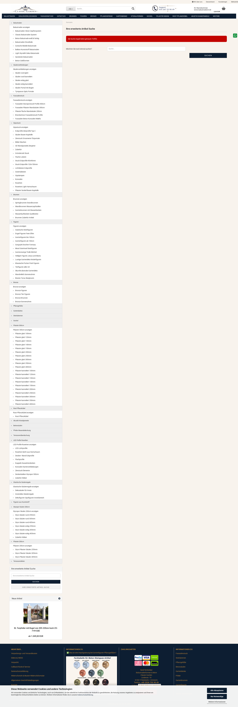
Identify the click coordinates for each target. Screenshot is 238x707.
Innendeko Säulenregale (24, 494)
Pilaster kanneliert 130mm (25, 378)
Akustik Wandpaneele (200, 16)
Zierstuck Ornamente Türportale (27, 138)
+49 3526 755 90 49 (150, 682)
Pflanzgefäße (106, 16)
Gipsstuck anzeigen (20, 127)
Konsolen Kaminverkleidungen (26, 467)
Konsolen (18, 179)
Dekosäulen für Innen (23, 490)
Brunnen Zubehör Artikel (24, 218)
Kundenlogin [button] (222, 2)
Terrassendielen (19, 561)
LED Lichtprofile (21, 448)
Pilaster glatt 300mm (23, 359)
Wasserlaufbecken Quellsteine (26, 214)
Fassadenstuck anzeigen (22, 100)
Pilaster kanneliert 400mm (25, 404)
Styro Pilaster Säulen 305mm (26, 553)
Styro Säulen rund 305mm (25, 519)
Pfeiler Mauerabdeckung (22, 430)
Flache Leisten (20, 157)
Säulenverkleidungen (28, 16)
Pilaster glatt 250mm (23, 356)
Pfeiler (178, 676)
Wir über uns (197, 2)
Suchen (208, 55)
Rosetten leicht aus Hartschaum (27, 452)
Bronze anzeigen (19, 287)
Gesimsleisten (20, 172)
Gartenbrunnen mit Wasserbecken (28, 210)
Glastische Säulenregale (21, 482)
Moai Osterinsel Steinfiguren (26, 248)
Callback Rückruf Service (20, 667)
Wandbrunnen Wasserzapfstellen (28, 206)
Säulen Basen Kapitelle (24, 135)
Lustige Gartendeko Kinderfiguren (28, 259)
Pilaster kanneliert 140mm (25, 382)
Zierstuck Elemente (22, 470)
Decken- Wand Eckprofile (24, 456)
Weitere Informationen (216, 702)
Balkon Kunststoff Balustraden (27, 49)
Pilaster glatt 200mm (23, 352)
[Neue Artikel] (59, 598)
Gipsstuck (61, 16)
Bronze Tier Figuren (22, 294)
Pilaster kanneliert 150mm (25, 385)
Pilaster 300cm (162, 16)
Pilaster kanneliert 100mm (25, 371)
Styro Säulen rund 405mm (25, 522)
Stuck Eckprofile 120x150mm (26, 164)
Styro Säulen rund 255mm (25, 515)
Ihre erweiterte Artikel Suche (35, 587)
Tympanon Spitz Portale (24, 91)
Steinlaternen (137, 16)
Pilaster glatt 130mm (23, 341)
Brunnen (72, 16)
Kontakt (14, 685)
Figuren (83, 16)
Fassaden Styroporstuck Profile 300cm (30, 104)
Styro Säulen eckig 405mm (25, 533)
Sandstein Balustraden (24, 57)
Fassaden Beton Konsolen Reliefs (28, 119)
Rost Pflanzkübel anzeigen (23, 413)
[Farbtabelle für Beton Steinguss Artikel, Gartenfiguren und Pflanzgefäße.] (91, 675)
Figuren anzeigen (19, 226)
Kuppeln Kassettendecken (25, 463)
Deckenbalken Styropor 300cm (27, 474)
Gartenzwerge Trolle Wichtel (26, 252)
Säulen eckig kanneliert (24, 84)
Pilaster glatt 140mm (23, 345)
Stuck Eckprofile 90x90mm (25, 161)
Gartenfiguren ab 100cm (24, 241)
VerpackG (15, 662)
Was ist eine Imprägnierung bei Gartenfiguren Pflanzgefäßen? (92, 653)
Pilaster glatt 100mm (23, 334)
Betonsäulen (17, 425)
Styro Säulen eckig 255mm (25, 526)
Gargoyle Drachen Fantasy (25, 245)
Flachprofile (19, 459)
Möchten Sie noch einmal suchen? (79, 49)
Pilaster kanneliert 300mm (25, 397)
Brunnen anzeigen (20, 199)
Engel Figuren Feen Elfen (24, 234)
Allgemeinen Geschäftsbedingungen (25, 680)
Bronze (93, 16)
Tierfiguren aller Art (22, 267)
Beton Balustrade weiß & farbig (27, 38)
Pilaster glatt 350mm (23, 363)
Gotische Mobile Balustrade (25, 46)
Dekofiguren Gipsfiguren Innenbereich (29, 498)
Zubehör (18, 149)
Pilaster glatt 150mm (23, 348)
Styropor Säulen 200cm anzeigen (25, 511)
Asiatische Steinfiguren (24, 230)
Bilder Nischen (20, 142)
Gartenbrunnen (182, 680)
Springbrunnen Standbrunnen (26, 203)
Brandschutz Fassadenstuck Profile (29, 115)
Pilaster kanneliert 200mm (25, 389)
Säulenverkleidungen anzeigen (24, 69)
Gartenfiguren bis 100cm (24, 237)
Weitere (216, 16)
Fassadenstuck (47, 16)
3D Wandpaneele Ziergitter (25, 146)
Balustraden (9, 16)
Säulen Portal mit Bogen (24, 88)
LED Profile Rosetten (20, 440)
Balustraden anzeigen (21, 27)
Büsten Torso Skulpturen (24, 278)
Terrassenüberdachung (21, 435)
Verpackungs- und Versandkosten (24, 653)
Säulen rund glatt (21, 73)
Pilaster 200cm (18, 541)
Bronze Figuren (21, 290)
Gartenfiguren (181, 685)
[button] (210, 2)
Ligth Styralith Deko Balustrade (27, 53)
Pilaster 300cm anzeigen (22, 330)
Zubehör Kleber (21, 478)
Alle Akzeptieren (216, 690)
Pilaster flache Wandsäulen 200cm (28, 111)
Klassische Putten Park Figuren (27, 263)
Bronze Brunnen (21, 298)
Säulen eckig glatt (22, 80)
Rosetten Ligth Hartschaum (26, 187)
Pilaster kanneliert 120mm (25, 374)
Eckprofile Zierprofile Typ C (25, 131)
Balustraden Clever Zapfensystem (28, 31)
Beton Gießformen (22, 61)
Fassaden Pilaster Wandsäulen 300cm (30, 108)
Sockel (150, 16)
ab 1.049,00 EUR (35, 636)
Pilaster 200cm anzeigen (22, 546)
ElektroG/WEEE (17, 658)
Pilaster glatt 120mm (23, 337)
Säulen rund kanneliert (23, 77)
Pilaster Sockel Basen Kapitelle (27, 190)
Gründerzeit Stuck (22, 153)
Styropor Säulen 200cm (21, 507)
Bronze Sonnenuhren (23, 302)
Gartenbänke (121, 16)
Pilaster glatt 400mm (23, 367)
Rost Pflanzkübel (180, 16)
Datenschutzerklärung (85, 695)
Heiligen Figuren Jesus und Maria (28, 256)
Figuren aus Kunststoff (21, 502)
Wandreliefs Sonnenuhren (25, 274)
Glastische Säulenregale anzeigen (26, 487)
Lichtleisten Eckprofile (23, 168)
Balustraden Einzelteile (24, 42)
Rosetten (18, 183)
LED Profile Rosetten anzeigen (24, 445)
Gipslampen (19, 175)
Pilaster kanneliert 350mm (25, 400)
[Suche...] (133, 9)
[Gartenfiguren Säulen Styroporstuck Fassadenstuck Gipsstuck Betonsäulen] (36, 9)
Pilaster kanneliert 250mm (25, 393)
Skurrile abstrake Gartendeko (26, 271)
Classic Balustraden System (26, 35)
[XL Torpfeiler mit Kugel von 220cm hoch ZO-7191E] (35, 613)
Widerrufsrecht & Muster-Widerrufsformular (28, 676)
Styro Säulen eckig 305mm (25, 530)
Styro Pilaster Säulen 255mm (26, 549)
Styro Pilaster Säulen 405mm (26, 557)
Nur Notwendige (217, 696)
